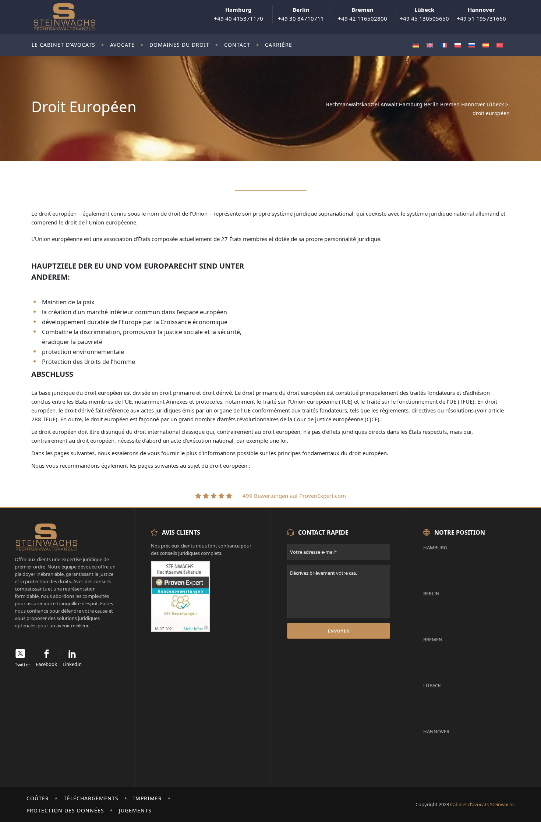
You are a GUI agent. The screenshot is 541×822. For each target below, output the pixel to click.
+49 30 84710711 (301, 14)
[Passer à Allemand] (416, 45)
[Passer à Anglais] (430, 45)
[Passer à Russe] (472, 45)
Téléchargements (91, 798)
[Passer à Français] (444, 45)
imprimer (147, 798)
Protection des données (65, 810)
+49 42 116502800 (362, 14)
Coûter (37, 798)
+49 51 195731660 (481, 14)
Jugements (135, 810)
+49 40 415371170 (238, 14)
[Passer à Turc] (500, 45)
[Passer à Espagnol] (486, 45)
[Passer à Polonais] (458, 45)
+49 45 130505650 (424, 14)
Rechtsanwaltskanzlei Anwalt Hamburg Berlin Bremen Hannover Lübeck (415, 104)
